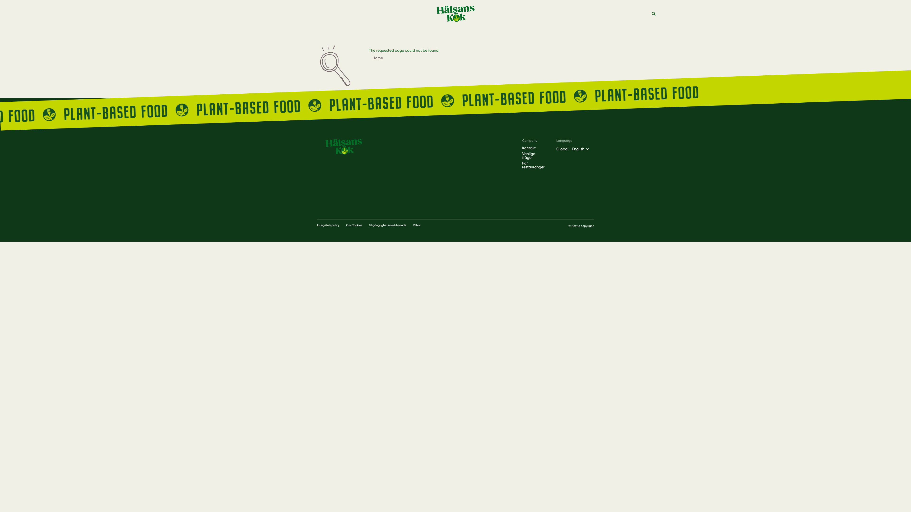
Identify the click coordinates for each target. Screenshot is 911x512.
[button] (653, 14)
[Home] (457, 14)
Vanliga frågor (528, 156)
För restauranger (533, 165)
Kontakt (529, 148)
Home (377, 58)
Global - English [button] (570, 149)
